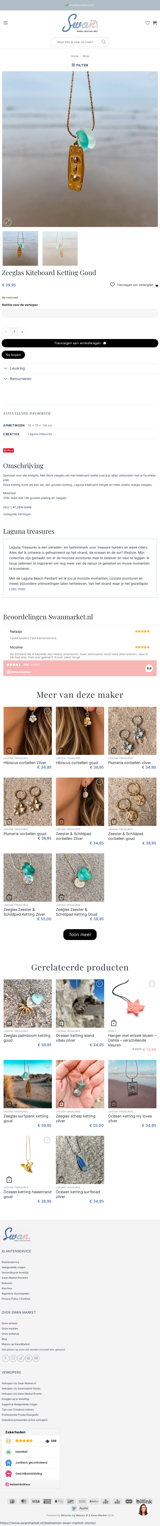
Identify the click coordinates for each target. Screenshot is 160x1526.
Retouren (7, 1283)
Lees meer (17, 589)
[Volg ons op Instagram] (13, 1358)
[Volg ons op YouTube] (36, 1358)
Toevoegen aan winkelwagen (77, 343)
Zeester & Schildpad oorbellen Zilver (73, 836)
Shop (85, 56)
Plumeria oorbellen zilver (129, 763)
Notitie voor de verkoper (20, 305)
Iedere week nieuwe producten (81, 5)
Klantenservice (10, 1262)
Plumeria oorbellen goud (25, 834)
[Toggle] (6, 368)
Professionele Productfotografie (20, 1414)
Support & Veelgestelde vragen (20, 1404)
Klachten (7, 1288)
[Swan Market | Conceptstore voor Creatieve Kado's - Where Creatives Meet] (80, 23)
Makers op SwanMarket (16, 1344)
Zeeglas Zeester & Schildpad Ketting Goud (76, 911)
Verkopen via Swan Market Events (22, 1393)
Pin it (10, 450)
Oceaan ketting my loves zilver (130, 1118)
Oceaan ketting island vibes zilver (75, 1037)
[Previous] (10, 149)
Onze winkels (10, 1323)
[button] (5, 23)
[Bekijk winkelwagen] (155, 22)
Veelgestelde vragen (13, 1267)
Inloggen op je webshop (15, 1398)
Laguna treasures (40, 434)
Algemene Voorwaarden (15, 1293)
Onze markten (10, 1328)
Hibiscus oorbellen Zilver (25, 763)
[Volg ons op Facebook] (5, 1358)
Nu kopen (13, 355)
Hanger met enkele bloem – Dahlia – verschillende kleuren (132, 1040)
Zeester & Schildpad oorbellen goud (125, 836)
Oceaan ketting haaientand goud (27, 1194)
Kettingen (24, 514)
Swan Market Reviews (15, 1277)
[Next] (149, 149)
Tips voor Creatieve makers (18, 1409)
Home (74, 56)
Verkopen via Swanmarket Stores (21, 1388)
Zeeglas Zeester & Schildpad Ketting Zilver (24, 911)
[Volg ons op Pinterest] (28, 1358)
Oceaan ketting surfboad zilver (78, 1194)
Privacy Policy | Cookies (16, 1298)
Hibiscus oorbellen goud (77, 763)
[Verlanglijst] (148, 22)
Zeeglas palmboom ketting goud (27, 1037)
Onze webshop (10, 1333)
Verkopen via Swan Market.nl (19, 1383)
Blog (4, 1338)
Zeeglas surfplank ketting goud (26, 1118)
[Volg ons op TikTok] (21, 1358)
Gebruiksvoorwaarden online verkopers (25, 1419)
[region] (143, 1509)
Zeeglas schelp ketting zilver (75, 1118)
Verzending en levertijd (15, 1272)
